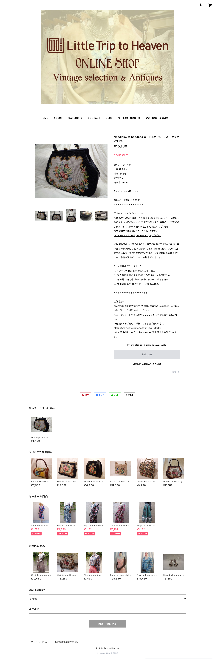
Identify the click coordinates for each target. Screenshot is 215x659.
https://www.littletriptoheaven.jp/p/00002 (137, 328)
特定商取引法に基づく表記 (67, 642)
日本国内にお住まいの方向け (147, 363)
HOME (44, 118)
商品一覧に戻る (107, 623)
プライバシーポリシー (40, 642)
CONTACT (94, 118)
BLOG (109, 118)
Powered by (104, 653)
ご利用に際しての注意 (157, 118)
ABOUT (58, 118)
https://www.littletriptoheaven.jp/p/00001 (137, 235)
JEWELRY (34, 608)
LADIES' (33, 599)
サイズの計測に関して (129, 118)
